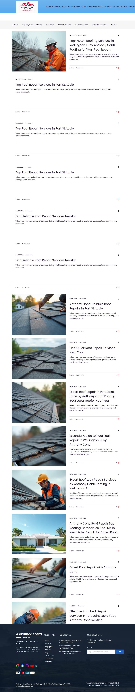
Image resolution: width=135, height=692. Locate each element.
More (113, 25)
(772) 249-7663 (67, 648)
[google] (18, 666)
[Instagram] (27, 666)
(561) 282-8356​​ (67, 643)
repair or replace (81, 25)
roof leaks (50, 25)
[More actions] (119, 35)
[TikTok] (37, 666)
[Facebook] (22, 666)
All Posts (15, 25)
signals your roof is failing (32, 25)
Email (89, 648)
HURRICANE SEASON (99, 25)
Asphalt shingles (64, 25)
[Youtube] (32, 666)
